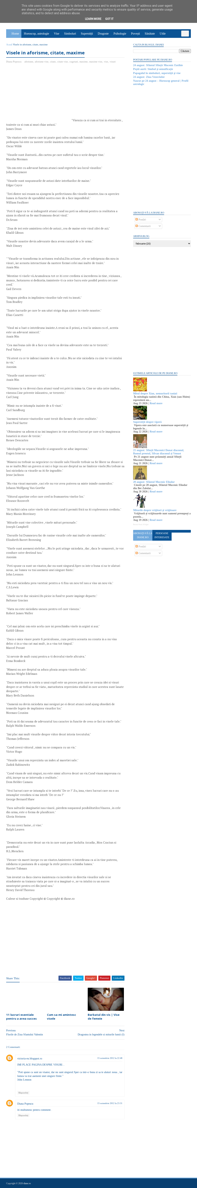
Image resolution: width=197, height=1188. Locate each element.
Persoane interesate (161, 535)
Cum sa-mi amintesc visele (61, 1016)
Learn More (93, 18)
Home (15, 33)
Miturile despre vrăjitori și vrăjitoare (154, 510)
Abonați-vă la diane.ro (142, 535)
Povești (135, 33)
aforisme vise (41, 61)
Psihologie (120, 33)
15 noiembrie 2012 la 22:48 (109, 1058)
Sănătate (150, 33)
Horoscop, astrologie (36, 33)
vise (106, 61)
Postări (142, 219)
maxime (83, 61)
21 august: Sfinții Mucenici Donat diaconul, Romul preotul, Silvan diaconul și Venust (158, 452)
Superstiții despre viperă (147, 422)
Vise (56, 33)
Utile (163, 33)
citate (53, 61)
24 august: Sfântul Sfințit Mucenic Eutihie (158, 65)
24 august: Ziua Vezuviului (148, 77)
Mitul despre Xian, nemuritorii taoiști (155, 393)
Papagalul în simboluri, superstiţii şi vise (156, 73)
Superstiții (87, 33)
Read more (156, 403)
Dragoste (103, 33)
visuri (113, 61)
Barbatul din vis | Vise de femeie (103, 1016)
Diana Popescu (25, 1103)
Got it (109, 18)
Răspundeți (23, 1093)
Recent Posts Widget (141, 524)
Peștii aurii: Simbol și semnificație (153, 69)
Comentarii (144, 226)
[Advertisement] (38, 94)
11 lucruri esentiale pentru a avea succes (21, 1016)
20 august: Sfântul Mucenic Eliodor (154, 482)
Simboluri (70, 33)
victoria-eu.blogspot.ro (29, 1058)
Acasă (9, 44)
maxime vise (95, 61)
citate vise (62, 61)
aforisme (28, 61)
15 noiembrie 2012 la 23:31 (109, 1103)
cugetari (73, 61)
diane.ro (27, 1183)
